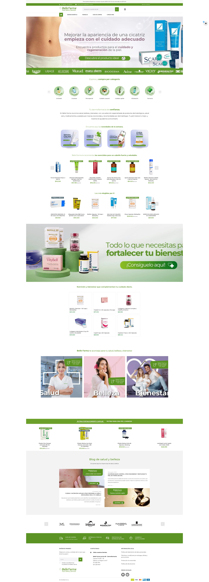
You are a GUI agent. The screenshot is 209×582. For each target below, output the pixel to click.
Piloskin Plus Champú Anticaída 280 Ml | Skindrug (45, 445)
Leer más (110, 485)
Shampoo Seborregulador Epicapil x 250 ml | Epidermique (77, 179)
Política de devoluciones (128, 564)
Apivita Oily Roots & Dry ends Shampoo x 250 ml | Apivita (114, 179)
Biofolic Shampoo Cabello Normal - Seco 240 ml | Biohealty (151, 179)
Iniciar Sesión (130, 9)
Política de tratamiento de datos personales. (133, 552)
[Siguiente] (160, 91)
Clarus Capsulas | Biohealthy (132, 214)
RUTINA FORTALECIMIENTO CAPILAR (90, 421)
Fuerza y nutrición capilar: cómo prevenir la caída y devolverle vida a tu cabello (83, 494)
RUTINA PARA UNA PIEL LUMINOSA (119, 421)
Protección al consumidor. (128, 560)
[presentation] (52, 168)
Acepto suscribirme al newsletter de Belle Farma (69, 563)
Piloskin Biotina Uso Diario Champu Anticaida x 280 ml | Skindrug (84, 445)
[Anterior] (49, 91)
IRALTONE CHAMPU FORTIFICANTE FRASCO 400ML (95, 179)
